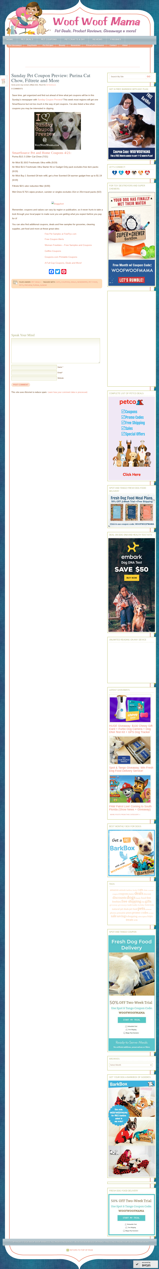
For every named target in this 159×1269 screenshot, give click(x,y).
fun (143, 902)
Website (61, 378)
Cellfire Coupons (53, 251)
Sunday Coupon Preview (50, 99)
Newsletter (75, 45)
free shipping (131, 901)
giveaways (122, 905)
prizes (129, 912)
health (129, 905)
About (124, 45)
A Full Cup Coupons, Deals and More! (63, 263)
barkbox (129, 890)
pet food (93, 282)
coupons (65, 282)
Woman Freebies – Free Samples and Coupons (68, 245)
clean (145, 890)
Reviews (97, 39)
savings (122, 916)
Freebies (115, 39)
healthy (135, 905)
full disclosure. (51, 85)
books (135, 890)
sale (113, 916)
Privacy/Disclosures (95, 45)
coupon (115, 894)
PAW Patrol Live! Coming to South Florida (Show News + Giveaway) (130, 808)
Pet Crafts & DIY (75, 39)
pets (21, 285)
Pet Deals (27, 39)
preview (28, 285)
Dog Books (32, 45)
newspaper (82, 282)
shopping (132, 916)
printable (121, 913)
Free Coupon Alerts (54, 239)
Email (60, 373)
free (149, 897)
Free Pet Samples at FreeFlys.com (60, 234)
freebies (116, 901)
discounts (119, 898)
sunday (43, 285)
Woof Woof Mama (79, 18)
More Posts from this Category (124, 814)
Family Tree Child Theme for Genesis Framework (123, 1242)
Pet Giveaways (15, 45)
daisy (131, 894)
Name (60, 367)
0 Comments (17, 89)
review (151, 913)
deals (73, 282)
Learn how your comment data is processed (67, 392)
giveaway (114, 905)
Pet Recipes (48, 45)
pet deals (124, 909)
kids (152, 905)
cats (58, 282)
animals (122, 890)
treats (129, 920)
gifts (148, 901)
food (143, 897)
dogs (131, 897)
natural (116, 908)
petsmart (148, 909)
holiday (141, 905)
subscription (142, 916)
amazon (114, 889)
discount (147, 894)
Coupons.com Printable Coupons (61, 257)
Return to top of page (81, 1250)
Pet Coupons (49, 39)
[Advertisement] (82, 58)
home (147, 905)
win (136, 919)
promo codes (140, 912)
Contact (113, 45)
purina (36, 285)
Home (10, 39)
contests (150, 890)
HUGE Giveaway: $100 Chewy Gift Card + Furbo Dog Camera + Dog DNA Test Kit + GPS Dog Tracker (130, 729)
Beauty (62, 45)
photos (113, 912)
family (138, 898)
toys (150, 916)
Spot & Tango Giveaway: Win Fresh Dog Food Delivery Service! (131, 769)
